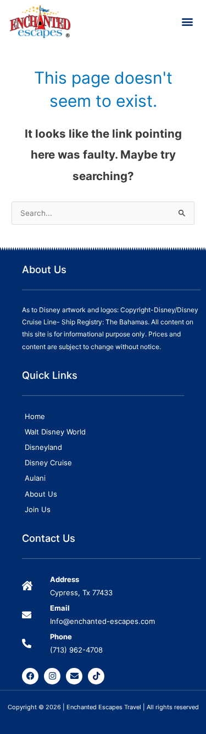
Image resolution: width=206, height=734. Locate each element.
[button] (188, 22)
